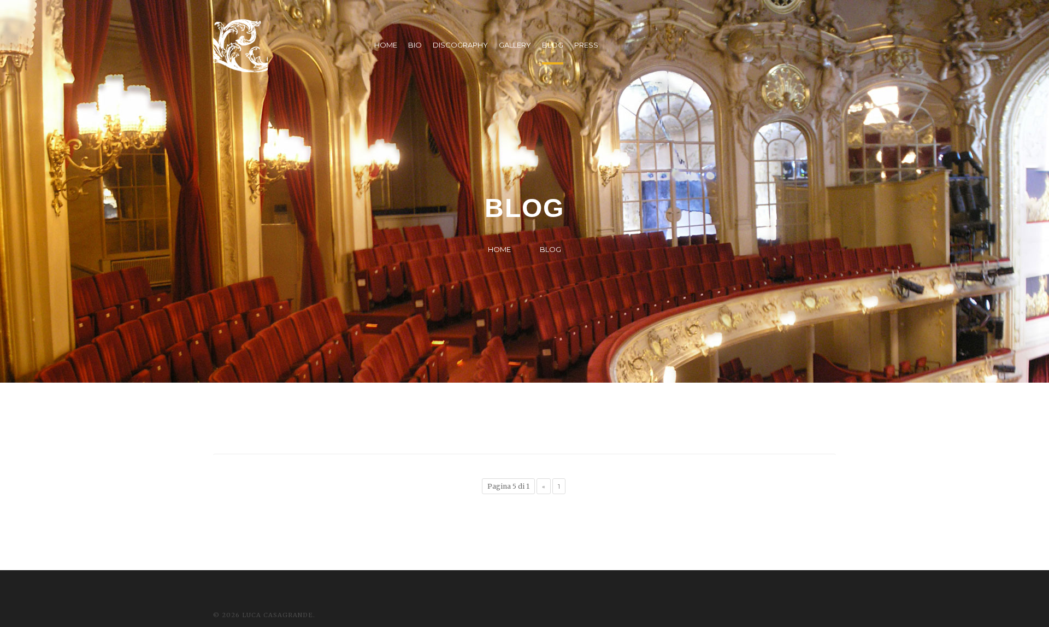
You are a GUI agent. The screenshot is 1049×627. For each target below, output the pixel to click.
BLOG (552, 44)
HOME (385, 44)
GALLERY (515, 44)
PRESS (586, 44)
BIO (415, 44)
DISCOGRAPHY (460, 44)
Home (499, 249)
